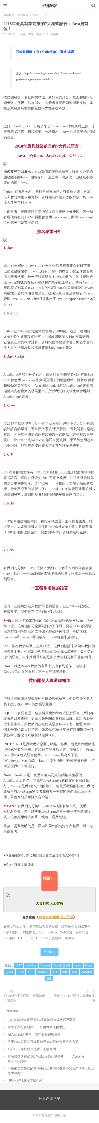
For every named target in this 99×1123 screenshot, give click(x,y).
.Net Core (31, 965)
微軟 (65, 972)
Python (10, 972)
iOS (68, 965)
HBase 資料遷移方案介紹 (25, 1080)
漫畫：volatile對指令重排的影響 (75, 998)
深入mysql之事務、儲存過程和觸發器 (34, 1034)
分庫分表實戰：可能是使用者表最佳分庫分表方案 (43, 1042)
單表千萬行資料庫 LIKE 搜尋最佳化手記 (36, 1027)
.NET (19, 965)
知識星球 (49, 5)
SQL (30, 972)
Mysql (88, 965)
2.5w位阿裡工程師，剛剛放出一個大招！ (24, 998)
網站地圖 (60, 1115)
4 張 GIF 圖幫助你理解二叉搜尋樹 (32, 1049)
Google (58, 965)
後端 (35, 15)
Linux (78, 965)
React (21, 972)
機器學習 (87, 972)
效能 (74, 972)
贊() (51, 952)
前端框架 (42, 972)
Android (45, 965)
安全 (55, 972)
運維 (49, 978)
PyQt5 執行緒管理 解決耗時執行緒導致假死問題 (42, 1020)
